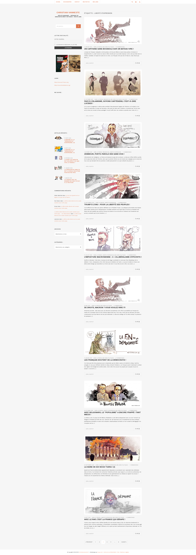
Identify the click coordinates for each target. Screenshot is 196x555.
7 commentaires (127, 152)
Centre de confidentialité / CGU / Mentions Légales (116, 552)
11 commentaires (133, 99)
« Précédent (88, 542)
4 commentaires (132, 255)
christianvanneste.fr (84, 552)
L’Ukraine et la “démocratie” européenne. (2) (69, 141)
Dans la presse (98, 46)
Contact (77, 1)
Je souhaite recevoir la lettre (66, 44)
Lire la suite (89, 63)
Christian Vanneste (68, 12)
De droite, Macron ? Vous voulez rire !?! (104, 307)
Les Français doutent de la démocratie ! (105, 360)
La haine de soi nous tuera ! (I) (99, 467)
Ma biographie (67, 1)
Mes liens (95, 1)
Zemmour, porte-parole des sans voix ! (104, 154)
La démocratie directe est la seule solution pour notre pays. (72, 171)
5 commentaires (118, 305)
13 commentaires (120, 46)
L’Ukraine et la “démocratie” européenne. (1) (69, 151)
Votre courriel (59, 39)
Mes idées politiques (108, 46)
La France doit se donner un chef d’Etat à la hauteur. (72, 181)
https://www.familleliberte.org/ (62, 85)
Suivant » (124, 542)
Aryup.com (100, 552)
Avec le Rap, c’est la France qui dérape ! (104, 519)
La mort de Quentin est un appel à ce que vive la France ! (71, 161)
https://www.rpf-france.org (61, 82)
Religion (125, 99)
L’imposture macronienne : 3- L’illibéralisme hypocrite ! (113, 257)
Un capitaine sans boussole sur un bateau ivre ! (109, 49)
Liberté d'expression (115, 152)
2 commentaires (122, 202)
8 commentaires (120, 358)
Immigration (107, 99)
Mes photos (86, 1)
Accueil (58, 1)
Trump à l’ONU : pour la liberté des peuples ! (107, 204)
